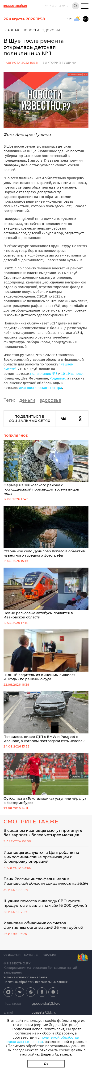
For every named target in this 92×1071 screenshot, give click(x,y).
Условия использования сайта (25, 977)
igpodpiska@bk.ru (45, 1003)
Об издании (12, 954)
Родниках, (58, 378)
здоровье (50, 400)
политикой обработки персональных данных (41, 1039)
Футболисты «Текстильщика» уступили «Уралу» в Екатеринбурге (45, 800)
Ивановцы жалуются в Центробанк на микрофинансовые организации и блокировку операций (41, 857)
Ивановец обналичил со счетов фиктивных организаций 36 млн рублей (43, 925)
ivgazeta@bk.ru (43, 1012)
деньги (27, 400)
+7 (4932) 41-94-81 (57, 5)
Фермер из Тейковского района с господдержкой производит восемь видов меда (41, 489)
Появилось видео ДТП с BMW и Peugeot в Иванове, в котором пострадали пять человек (44, 739)
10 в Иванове (72, 373)
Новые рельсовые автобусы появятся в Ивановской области (38, 615)
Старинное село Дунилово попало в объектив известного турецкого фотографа (44, 553)
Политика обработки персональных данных (35, 982)
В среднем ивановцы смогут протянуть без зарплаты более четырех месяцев (43, 832)
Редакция (49, 954)
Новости (30, 30)
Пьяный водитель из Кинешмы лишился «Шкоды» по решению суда (39, 677)
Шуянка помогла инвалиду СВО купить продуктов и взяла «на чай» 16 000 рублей (45, 903)
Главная (11, 30)
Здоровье (51, 30)
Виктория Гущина (59, 62)
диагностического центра (40, 387)
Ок (46, 1064)
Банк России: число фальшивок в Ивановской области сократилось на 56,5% (46, 881)
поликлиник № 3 (44, 373)
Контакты (31, 954)
